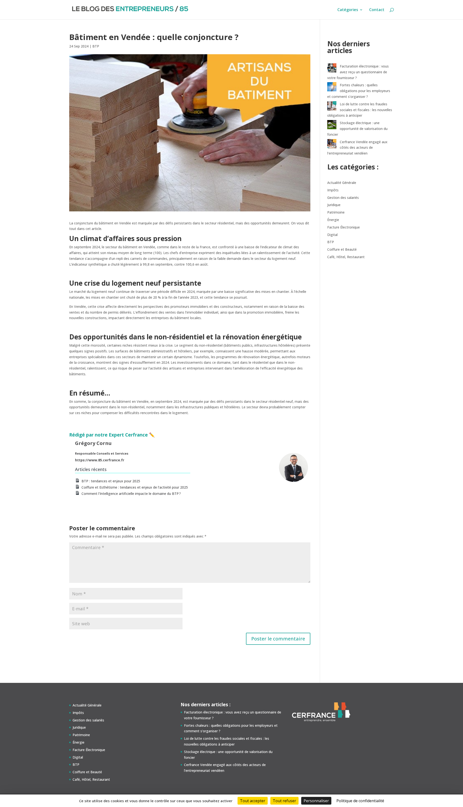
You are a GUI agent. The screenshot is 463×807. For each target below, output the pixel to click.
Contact (376, 10)
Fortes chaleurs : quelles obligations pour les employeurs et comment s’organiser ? (358, 91)
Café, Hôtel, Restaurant (346, 257)
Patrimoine (336, 212)
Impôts (333, 190)
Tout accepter (252, 800)
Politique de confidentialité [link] (360, 800)
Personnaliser (316, 800)
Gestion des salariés (343, 197)
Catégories (347, 10)
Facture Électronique (343, 227)
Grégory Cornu (93, 443)
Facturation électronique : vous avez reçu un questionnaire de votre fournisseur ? (358, 72)
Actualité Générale (341, 182)
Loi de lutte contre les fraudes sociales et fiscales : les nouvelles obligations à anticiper (359, 110)
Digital (332, 234)
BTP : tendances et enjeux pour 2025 (111, 481)
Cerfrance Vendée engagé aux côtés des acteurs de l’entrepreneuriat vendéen (357, 148)
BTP (95, 46)
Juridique (333, 204)
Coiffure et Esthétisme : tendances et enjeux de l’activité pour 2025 (135, 487)
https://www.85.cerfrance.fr (99, 460)
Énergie (333, 219)
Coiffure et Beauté (342, 249)
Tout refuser (284, 800)
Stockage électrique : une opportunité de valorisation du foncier (357, 129)
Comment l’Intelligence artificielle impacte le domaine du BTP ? (131, 493)
